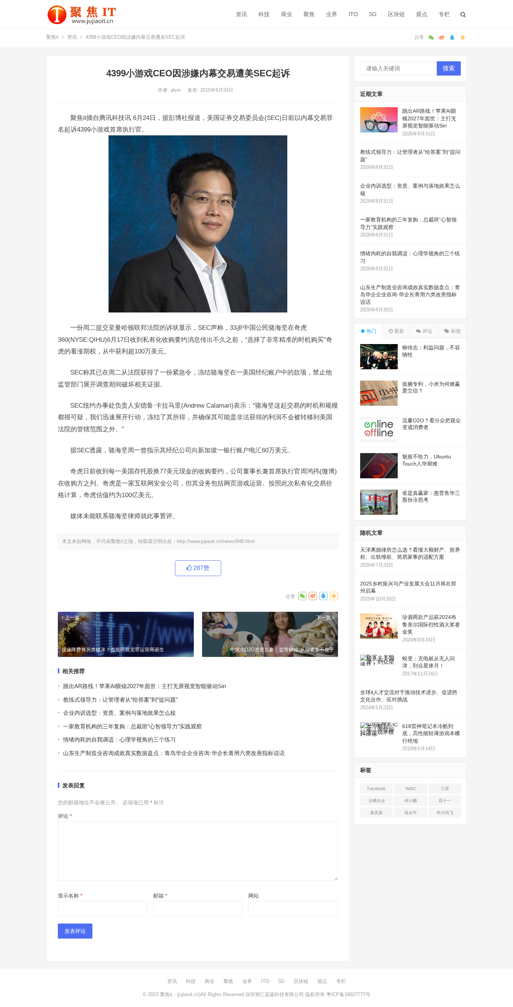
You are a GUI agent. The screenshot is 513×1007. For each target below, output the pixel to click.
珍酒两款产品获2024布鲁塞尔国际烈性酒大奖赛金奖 (431, 624)
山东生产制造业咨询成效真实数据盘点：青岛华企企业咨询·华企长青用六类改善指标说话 (174, 753)
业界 (331, 14)
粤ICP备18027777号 (348, 994)
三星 (445, 788)
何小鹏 (410, 800)
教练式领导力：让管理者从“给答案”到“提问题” (120, 699)
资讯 (241, 14)
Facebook (376, 788)
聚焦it (52, 37)
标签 (455, 331)
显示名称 (70, 896)
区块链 (396, 14)
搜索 (449, 68)
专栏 (444, 14)
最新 (398, 331)
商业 (286, 14)
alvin (176, 90)
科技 (264, 14)
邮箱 (160, 896)
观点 (421, 14)
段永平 (410, 812)
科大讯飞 (445, 812)
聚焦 (309, 14)
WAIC (411, 788)
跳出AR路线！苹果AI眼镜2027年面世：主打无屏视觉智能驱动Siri (144, 686)
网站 (253, 896)
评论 (65, 816)
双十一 (445, 800)
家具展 (376, 812)
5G (373, 14)
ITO (353, 14)
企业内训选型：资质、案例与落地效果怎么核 (119, 713)
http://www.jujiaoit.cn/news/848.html (216, 541)
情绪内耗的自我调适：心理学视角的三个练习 (119, 739)
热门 (370, 331)
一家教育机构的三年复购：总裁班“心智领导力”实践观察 (132, 726)
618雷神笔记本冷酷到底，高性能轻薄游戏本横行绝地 (431, 733)
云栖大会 (376, 800)
